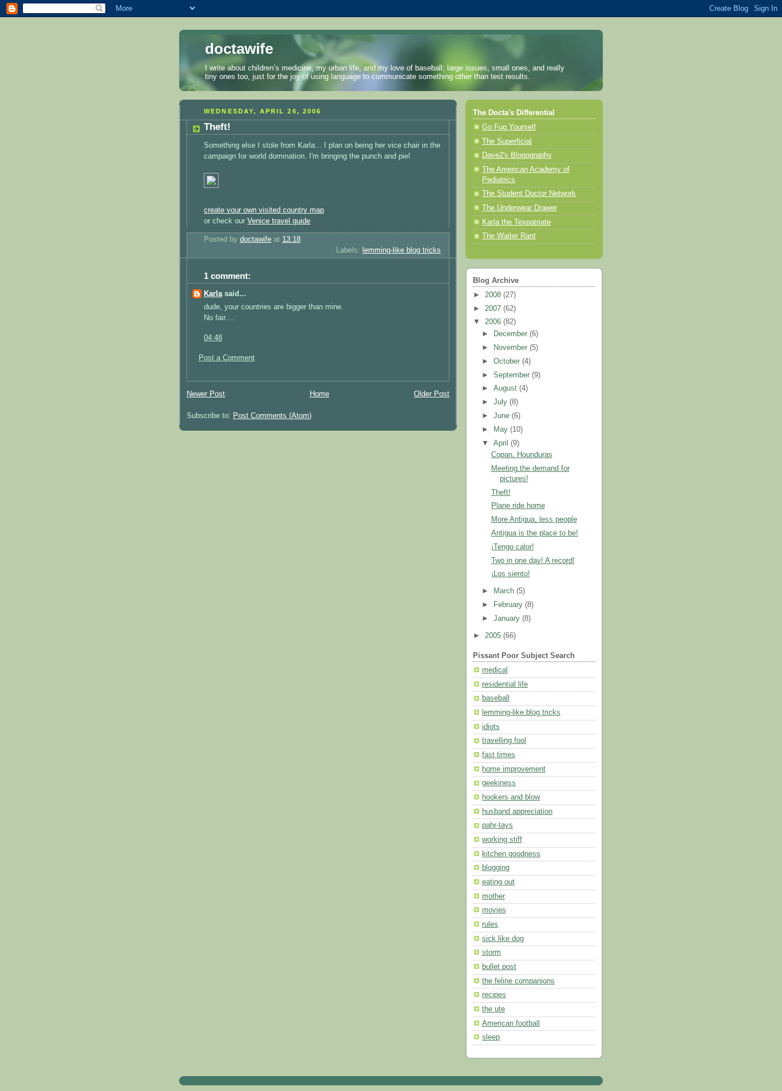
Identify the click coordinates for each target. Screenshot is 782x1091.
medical (495, 670)
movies (494, 910)
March (504, 591)
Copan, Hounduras (521, 455)
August (506, 388)
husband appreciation (517, 812)
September (512, 375)
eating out (498, 882)
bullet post (499, 967)
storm (491, 952)
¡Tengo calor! (512, 547)
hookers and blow (511, 797)
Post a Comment (227, 358)
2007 (494, 309)
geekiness (499, 783)
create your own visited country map (264, 210)
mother (493, 896)
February (509, 605)
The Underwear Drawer (519, 208)
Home (319, 394)
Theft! (501, 493)
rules (490, 924)
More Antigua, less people (534, 519)
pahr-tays (497, 825)
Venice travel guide (278, 221)
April (502, 443)
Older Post (431, 394)
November (511, 348)
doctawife (239, 48)
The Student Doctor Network (529, 194)
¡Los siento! (510, 574)
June (502, 416)
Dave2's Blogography (517, 155)
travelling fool (504, 740)
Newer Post (206, 394)
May (501, 430)
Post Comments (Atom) (272, 416)
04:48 (213, 338)
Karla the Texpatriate (516, 222)
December (511, 334)
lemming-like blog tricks (401, 250)
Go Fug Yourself (509, 127)
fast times (498, 755)
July (501, 402)
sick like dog (503, 939)
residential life (505, 684)
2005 (494, 636)
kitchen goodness (511, 854)
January (507, 619)
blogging (496, 868)
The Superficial (507, 141)
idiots (491, 727)
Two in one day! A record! (533, 561)
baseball (496, 698)
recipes (494, 995)
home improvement (514, 769)
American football (511, 1023)
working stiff (502, 840)
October (507, 361)
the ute (493, 1009)
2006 (494, 322)
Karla (213, 294)
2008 (494, 295)
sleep (491, 1037)
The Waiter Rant (509, 236)
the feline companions (518, 981)
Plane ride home (518, 506)
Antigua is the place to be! (534, 533)
